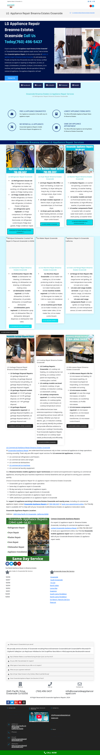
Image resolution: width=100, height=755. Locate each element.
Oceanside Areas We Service (64, 571)
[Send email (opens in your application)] (93, 6)
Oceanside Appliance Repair (18, 450)
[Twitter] (11, 564)
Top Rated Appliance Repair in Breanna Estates (20, 568)
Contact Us (11, 78)
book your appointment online (73, 504)
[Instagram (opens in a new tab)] (92, 1)
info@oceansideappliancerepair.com (19, 739)
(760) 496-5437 (54, 504)
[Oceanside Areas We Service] (52, 572)
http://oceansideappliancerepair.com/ (19, 746)
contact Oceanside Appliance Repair (64, 528)
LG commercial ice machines (19, 465)
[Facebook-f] (8, 702)
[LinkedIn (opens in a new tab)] (94, 1)
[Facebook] (7, 564)
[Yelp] (19, 564)
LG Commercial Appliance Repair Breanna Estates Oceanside (28, 448)
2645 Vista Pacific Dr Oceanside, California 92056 (30, 514)
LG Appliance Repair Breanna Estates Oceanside (83, 12)
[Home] (70, 12)
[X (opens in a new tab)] (88, 1)
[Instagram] (15, 564)
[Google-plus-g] (16, 702)
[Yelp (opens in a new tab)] (91, 6)
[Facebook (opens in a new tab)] (90, 1)
